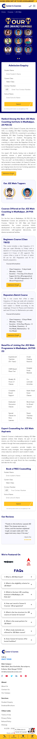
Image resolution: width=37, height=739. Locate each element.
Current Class (8, 78)
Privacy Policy (6, 718)
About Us (4, 686)
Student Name (9, 70)
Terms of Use (6, 715)
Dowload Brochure (8, 705)
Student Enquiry (7, 702)
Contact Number (10, 86)
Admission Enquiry (9, 173)
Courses (10, 12)
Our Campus (5, 693)
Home (3, 12)
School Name (8, 94)
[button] (17, 58)
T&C (27, 108)
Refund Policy (6, 721)
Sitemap (4, 725)
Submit (18, 104)
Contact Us (5, 689)
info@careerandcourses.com (11, 672)
